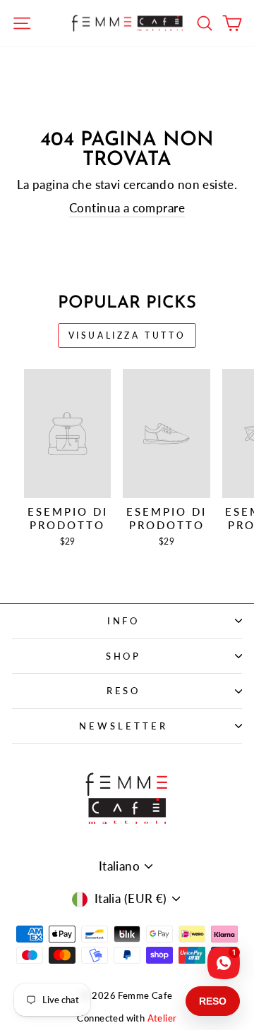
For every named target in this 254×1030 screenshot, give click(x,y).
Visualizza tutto (127, 335)
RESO (124, 690)
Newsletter (123, 726)
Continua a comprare (127, 208)
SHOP (124, 656)
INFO (123, 620)
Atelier (162, 1018)
